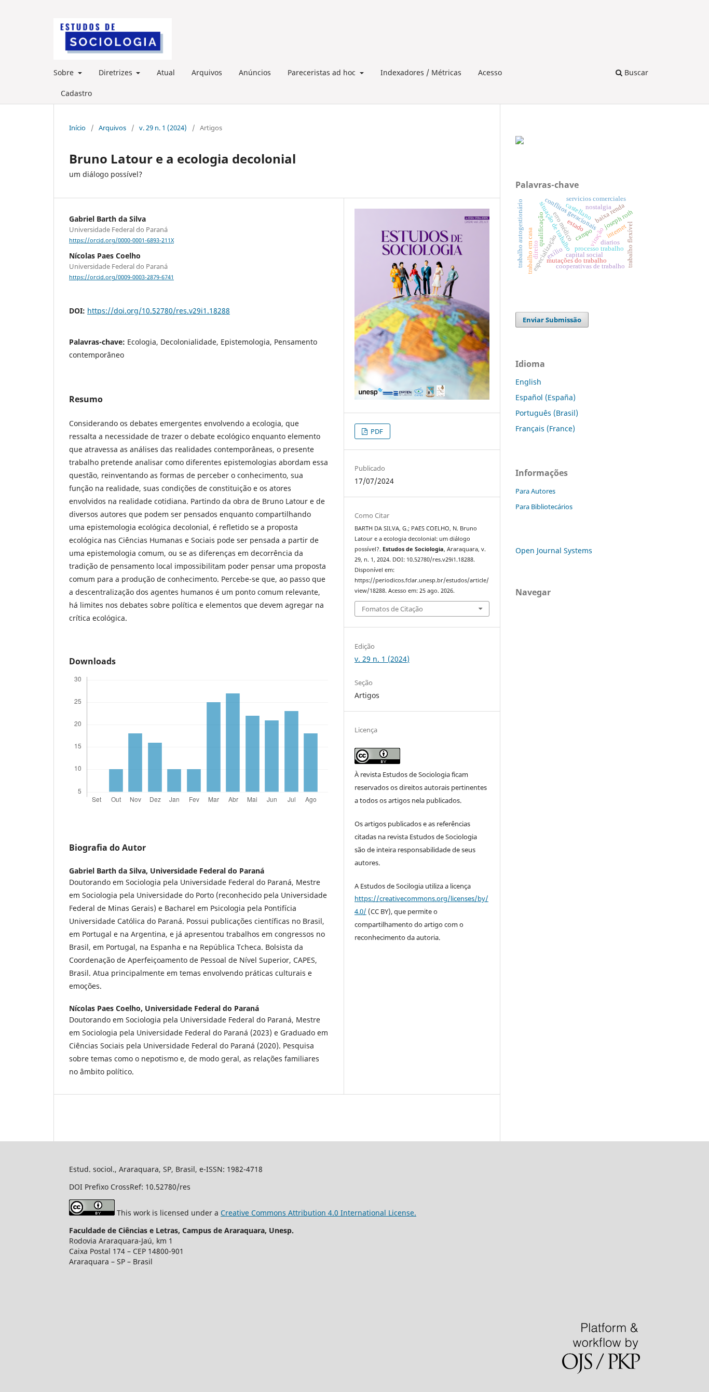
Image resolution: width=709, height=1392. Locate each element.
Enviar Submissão (552, 319)
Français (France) (545, 428)
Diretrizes (116, 72)
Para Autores (535, 491)
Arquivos (207, 72)
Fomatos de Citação (392, 608)
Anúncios (255, 72)
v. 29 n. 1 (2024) (163, 127)
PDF (376, 431)
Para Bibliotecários (543, 506)
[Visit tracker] (519, 141)
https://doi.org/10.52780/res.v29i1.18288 (158, 311)
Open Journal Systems (553, 550)
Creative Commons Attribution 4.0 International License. (318, 1213)
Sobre (64, 72)
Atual (166, 72)
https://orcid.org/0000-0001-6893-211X (121, 240)
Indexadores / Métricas (420, 72)
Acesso (490, 72)
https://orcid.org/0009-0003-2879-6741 (121, 277)
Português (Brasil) (546, 413)
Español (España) (545, 397)
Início (77, 127)
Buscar (635, 72)
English (528, 382)
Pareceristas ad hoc (323, 72)
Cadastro (76, 93)
